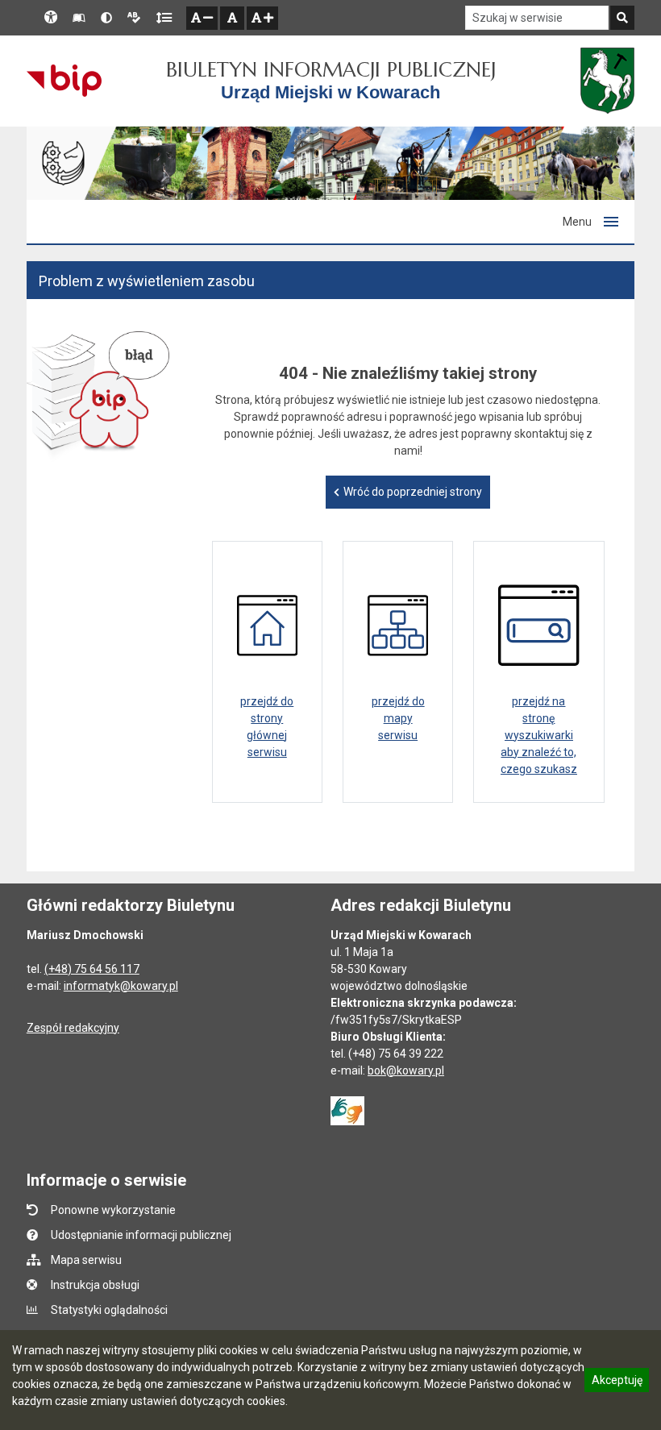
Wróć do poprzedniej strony (412, 491)
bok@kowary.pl (406, 1070)
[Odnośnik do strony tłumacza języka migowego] (347, 1109)
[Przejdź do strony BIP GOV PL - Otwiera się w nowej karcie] (64, 80)
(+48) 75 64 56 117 (91, 968)
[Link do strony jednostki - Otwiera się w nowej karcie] (607, 81)
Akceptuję (616, 1382)
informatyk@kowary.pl (121, 985)
